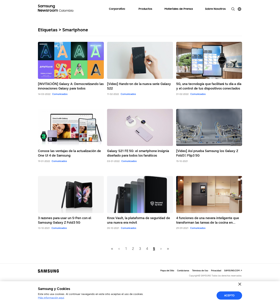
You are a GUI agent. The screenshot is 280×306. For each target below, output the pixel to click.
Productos (145, 9)
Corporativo (117, 9)
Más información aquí (51, 297)
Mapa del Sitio (167, 270)
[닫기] (239, 284)
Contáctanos (183, 270)
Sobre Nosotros (215, 9)
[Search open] (233, 9)
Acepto (229, 295)
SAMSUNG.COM (232, 270)
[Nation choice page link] (239, 9)
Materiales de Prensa (178, 9)
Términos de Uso (200, 270)
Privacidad (216, 270)
